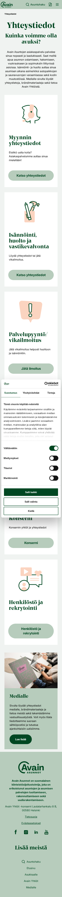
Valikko (57, 4)
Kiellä (31, 511)
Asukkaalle (31, 874)
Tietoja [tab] (51, 392)
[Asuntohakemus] (50, 4)
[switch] (53, 458)
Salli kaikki (31, 492)
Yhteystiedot (10, 14)
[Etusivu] (6, 4)
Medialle (31, 887)
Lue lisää (20, 739)
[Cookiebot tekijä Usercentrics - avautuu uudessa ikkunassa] (44, 384)
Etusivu (31, 868)
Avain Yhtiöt (31, 881)
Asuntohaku (37, 4)
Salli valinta (31, 501)
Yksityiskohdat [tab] (31, 392)
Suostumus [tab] (10, 392)
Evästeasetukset (31, 823)
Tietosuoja (31, 816)
